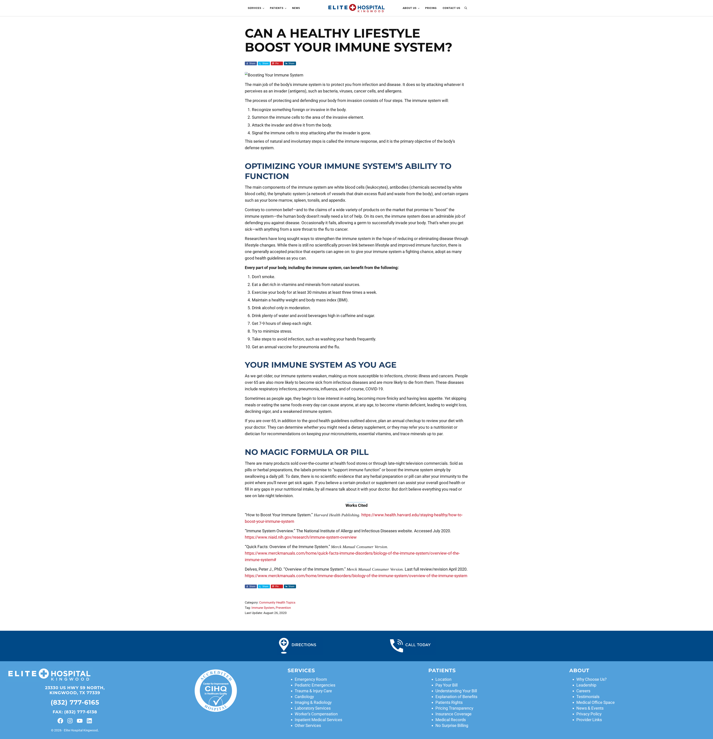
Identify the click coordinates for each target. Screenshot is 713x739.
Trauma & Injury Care (313, 691)
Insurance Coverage (453, 714)
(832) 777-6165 (75, 702)
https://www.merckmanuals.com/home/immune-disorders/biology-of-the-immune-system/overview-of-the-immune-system (356, 575)
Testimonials (587, 696)
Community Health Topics (277, 602)
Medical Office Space (595, 702)
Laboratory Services (313, 708)
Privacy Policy (588, 714)
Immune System (263, 608)
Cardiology (304, 696)
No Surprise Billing (451, 725)
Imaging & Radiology (313, 702)
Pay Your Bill (446, 685)
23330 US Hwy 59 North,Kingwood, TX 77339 (75, 690)
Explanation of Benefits (456, 696)
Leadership (586, 685)
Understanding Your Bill (456, 691)
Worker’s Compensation (316, 714)
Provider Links (589, 719)
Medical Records (450, 719)
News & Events (590, 708)
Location (443, 679)
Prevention (283, 608)
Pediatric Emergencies (315, 685)
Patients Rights (449, 702)
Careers (583, 691)
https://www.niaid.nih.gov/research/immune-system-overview (301, 537)
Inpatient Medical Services (318, 719)
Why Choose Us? (591, 679)
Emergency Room (311, 679)
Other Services (308, 725)
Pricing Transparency (454, 708)
